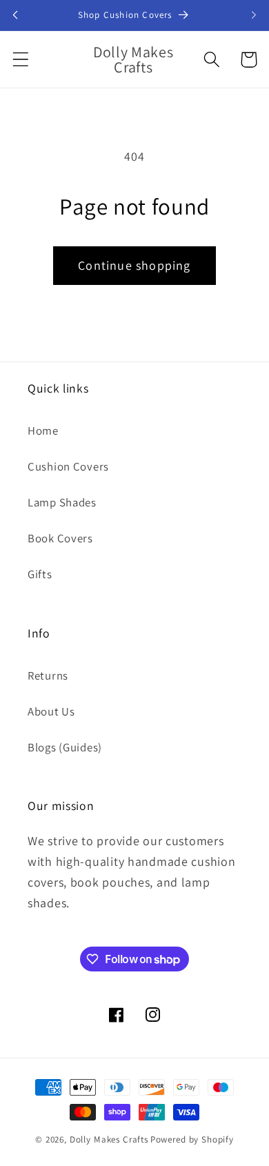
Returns (48, 675)
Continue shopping (134, 265)
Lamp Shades (62, 502)
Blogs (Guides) (65, 747)
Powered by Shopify (192, 1139)
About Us (51, 711)
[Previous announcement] (15, 15)
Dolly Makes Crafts (109, 1139)
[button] (21, 59)
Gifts (40, 574)
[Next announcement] (254, 15)
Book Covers (60, 538)
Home (43, 430)
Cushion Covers (68, 466)
